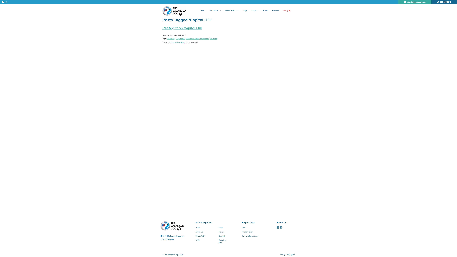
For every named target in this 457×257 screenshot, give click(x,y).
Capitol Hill (180, 38)
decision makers (192, 38)
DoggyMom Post (177, 42)
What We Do (230, 11)
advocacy (171, 38)
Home (203, 11)
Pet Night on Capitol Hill (182, 28)
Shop (254, 11)
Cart (285, 11)
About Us (214, 11)
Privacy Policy (247, 232)
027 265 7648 (168, 239)
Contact (275, 11)
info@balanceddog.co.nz (173, 236)
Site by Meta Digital (287, 255)
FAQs (245, 11)
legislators (204, 38)
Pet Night (213, 38)
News (265, 11)
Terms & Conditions (250, 236)
